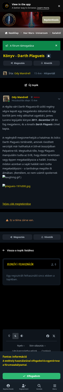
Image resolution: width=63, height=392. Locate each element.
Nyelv (20, 345)
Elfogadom (33, 376)
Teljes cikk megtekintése (16, 203)
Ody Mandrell (22, 73)
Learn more (6, 6)
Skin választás (36, 345)
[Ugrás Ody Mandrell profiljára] (5, 73)
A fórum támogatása (22, 45)
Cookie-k (46, 350)
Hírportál (49, 73)
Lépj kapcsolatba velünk (24, 350)
